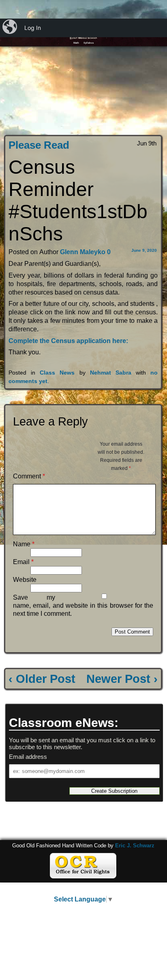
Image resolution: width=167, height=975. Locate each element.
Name (23, 544)
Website (24, 579)
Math (76, 42)
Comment (29, 476)
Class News (57, 372)
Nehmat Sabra (110, 372)
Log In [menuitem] (32, 27)
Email (23, 561)
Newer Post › (122, 678)
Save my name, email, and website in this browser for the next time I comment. (83, 605)
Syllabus (89, 42)
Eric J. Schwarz (134, 845)
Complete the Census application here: (69, 340)
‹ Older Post (42, 678)
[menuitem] (10, 28)
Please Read (39, 145)
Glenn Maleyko (81, 251)
